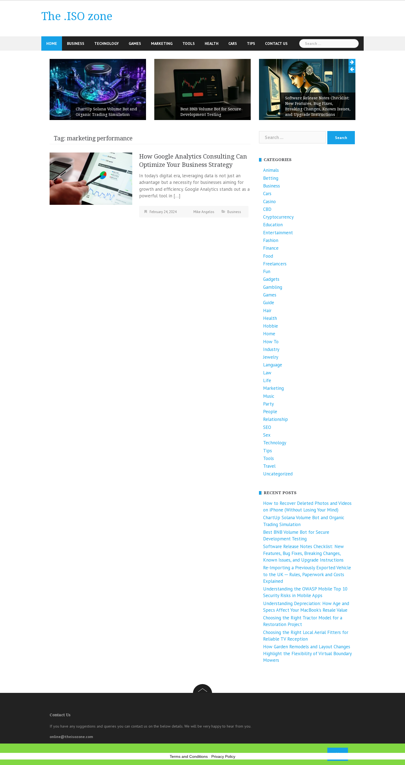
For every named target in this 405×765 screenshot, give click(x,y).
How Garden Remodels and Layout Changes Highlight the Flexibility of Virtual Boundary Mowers (307, 653)
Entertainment (278, 233)
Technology (106, 43)
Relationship (275, 419)
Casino (269, 201)
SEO (267, 427)
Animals (271, 170)
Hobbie (270, 326)
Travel (269, 466)
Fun (266, 271)
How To (271, 342)
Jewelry (270, 357)
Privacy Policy (223, 756)
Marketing (161, 43)
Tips (251, 43)
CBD (267, 209)
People (270, 412)
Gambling (272, 287)
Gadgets (271, 279)
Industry (271, 349)
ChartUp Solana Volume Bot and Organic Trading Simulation (106, 112)
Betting (270, 178)
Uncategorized (278, 474)
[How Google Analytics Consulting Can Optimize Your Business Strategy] (91, 178)
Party (268, 404)
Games (135, 43)
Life (267, 380)
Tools (188, 43)
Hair (267, 310)
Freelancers (275, 264)
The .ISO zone (76, 16)
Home (51, 43)
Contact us (276, 43)
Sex (267, 435)
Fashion (270, 240)
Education (273, 225)
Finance (271, 248)
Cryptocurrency (278, 217)
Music (268, 396)
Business (75, 43)
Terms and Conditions (189, 756)
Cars (232, 43)
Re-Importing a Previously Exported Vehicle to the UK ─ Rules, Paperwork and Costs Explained (307, 574)
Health (211, 43)
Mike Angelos (203, 211)
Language (272, 365)
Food (268, 256)
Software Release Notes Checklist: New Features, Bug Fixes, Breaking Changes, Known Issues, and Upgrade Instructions (317, 106)
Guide (268, 303)
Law (267, 373)
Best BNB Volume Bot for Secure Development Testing (210, 112)
